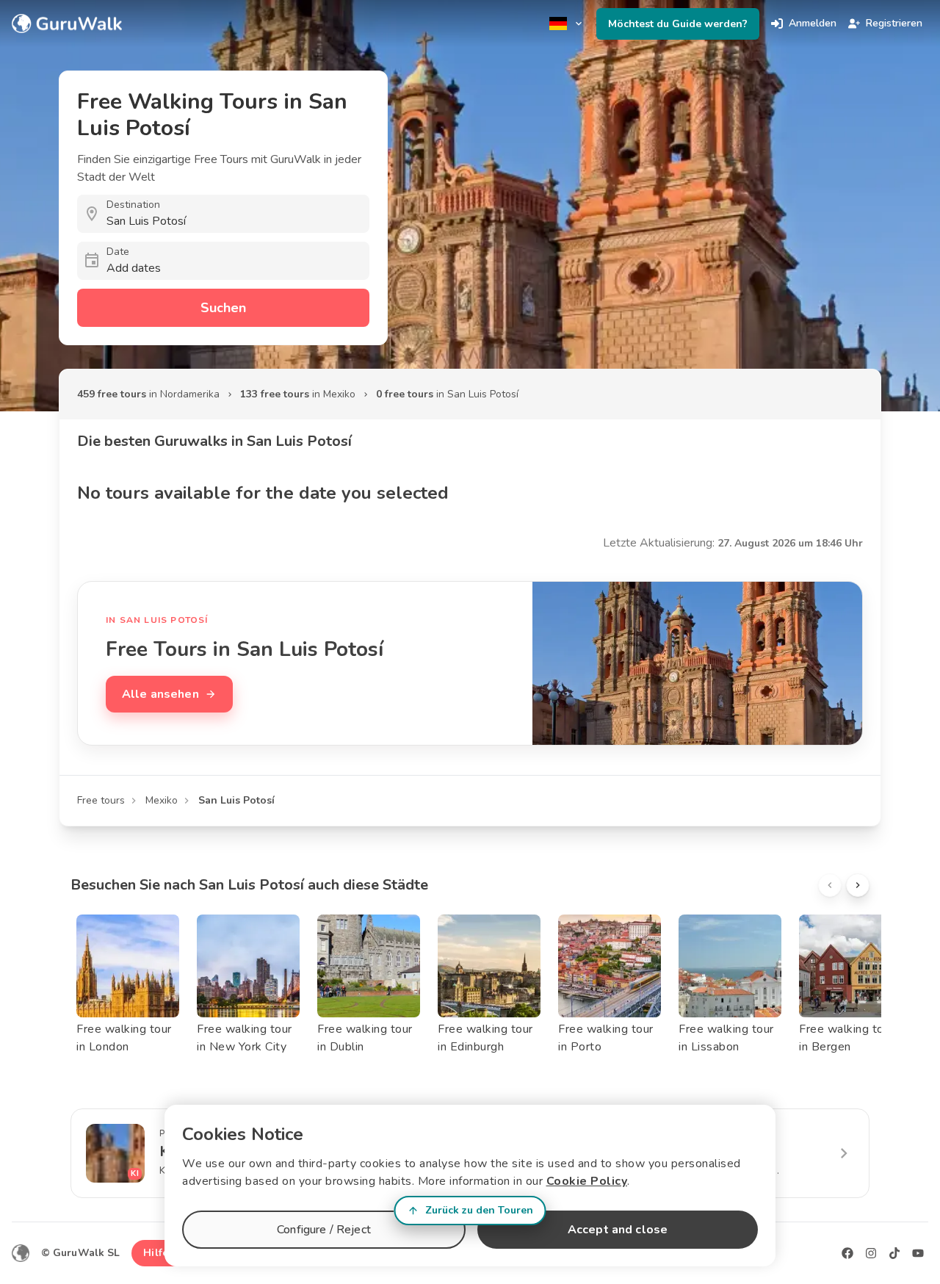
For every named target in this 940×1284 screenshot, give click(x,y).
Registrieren (894, 23)
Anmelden (812, 23)
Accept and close (618, 1230)
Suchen (223, 308)
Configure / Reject (324, 1230)
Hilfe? (158, 1253)
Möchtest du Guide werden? (678, 24)
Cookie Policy (587, 1181)
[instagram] (871, 1253)
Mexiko (161, 800)
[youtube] (918, 1253)
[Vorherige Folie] (830, 885)
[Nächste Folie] (858, 885)
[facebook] (847, 1253)
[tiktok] (894, 1253)
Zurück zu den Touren (479, 1210)
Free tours (101, 800)
